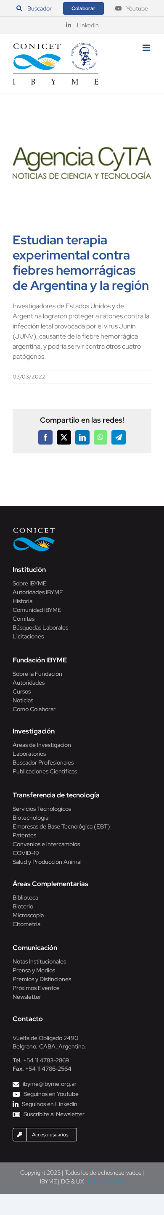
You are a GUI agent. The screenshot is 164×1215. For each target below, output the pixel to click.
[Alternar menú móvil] (147, 47)
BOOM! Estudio (104, 1181)
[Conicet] (34, 530)
